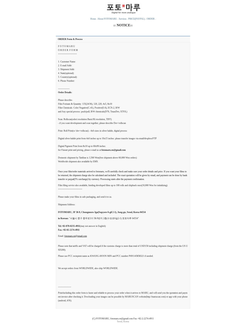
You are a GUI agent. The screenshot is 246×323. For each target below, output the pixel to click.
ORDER (151, 18)
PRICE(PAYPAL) (136, 18)
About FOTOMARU (107, 18)
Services (122, 18)
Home (93, 18)
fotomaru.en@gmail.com (75, 236)
